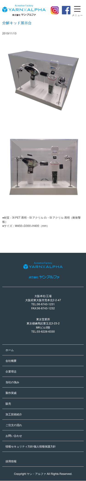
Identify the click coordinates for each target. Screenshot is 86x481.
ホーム (10, 350)
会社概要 (11, 360)
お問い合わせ (14, 435)
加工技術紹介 (14, 414)
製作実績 (11, 393)
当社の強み (12, 382)
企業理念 (11, 371)
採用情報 (11, 461)
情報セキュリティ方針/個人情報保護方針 (31, 446)
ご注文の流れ (14, 425)
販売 (8, 403)
